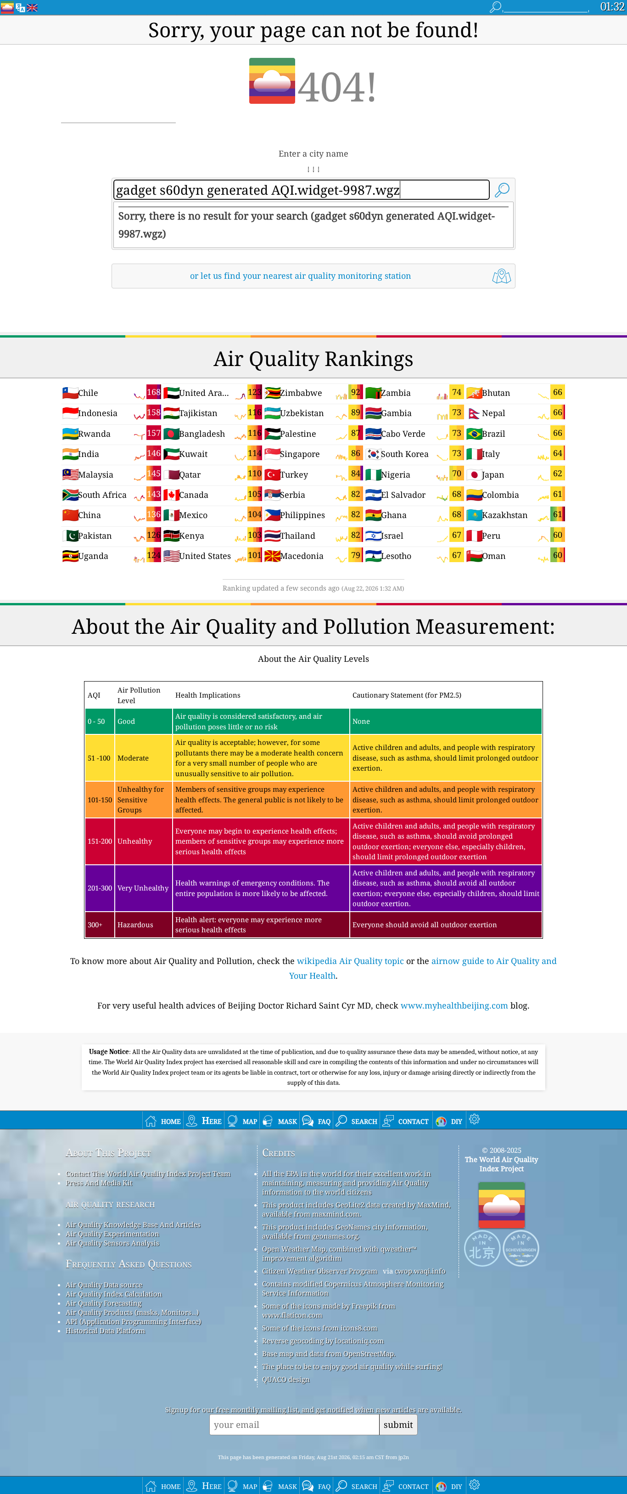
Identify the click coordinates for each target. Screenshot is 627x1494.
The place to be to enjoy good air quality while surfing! (352, 1366)
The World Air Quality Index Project (501, 1164)
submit (398, 1424)
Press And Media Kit (99, 1182)
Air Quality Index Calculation (114, 1293)
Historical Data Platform (105, 1330)
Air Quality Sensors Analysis (112, 1242)
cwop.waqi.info (420, 1270)
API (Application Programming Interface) (133, 1321)
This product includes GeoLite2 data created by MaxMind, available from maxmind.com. (356, 1209)
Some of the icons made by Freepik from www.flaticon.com (328, 1310)
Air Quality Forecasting (103, 1303)
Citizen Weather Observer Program (319, 1270)
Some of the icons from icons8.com (319, 1327)
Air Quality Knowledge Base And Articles (133, 1224)
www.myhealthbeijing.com (454, 1005)
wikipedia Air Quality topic (350, 960)
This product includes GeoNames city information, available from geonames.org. (345, 1231)
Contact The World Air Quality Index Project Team (148, 1173)
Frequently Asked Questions (129, 1264)
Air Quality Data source (104, 1284)
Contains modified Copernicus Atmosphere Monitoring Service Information (352, 1288)
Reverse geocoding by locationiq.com (323, 1340)
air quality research (110, 1203)
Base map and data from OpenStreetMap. (329, 1353)
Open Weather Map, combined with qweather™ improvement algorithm (339, 1253)
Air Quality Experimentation (112, 1233)
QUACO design (286, 1379)
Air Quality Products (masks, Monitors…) (132, 1312)
